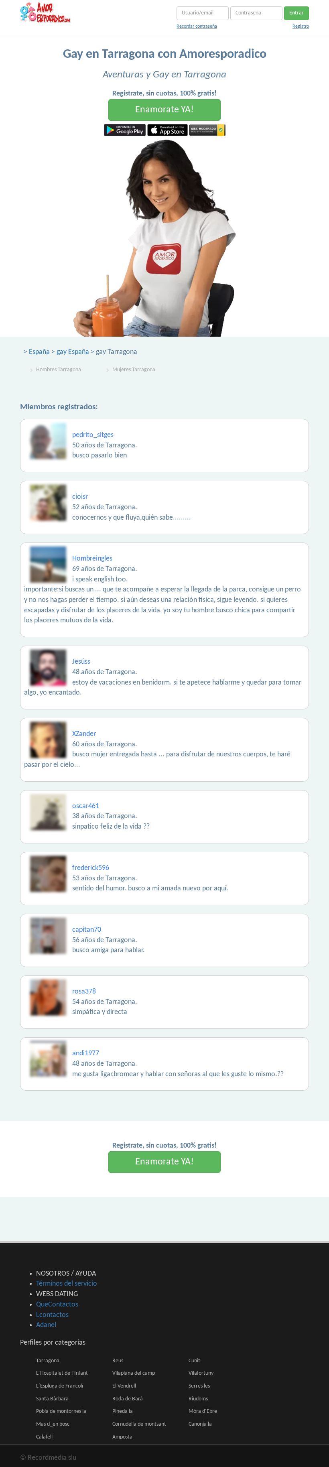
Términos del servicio (66, 1284)
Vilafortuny (201, 1373)
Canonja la (200, 1424)
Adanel (46, 1325)
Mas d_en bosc (52, 1424)
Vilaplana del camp (133, 1373)
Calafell (44, 1437)
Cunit (194, 1361)
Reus (117, 1361)
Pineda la (122, 1411)
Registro (300, 26)
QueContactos (57, 1305)
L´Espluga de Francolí (59, 1386)
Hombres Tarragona (58, 370)
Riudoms (198, 1399)
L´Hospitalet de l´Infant (62, 1373)
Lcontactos (52, 1315)
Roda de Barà (127, 1399)
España (39, 352)
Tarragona (47, 1361)
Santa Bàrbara (52, 1399)
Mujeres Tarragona (133, 370)
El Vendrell (124, 1386)
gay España (73, 352)
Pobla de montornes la (61, 1411)
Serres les (199, 1386)
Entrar (296, 13)
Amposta (122, 1437)
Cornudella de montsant (139, 1424)
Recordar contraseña (197, 26)
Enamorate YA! (164, 110)
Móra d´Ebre (203, 1411)
